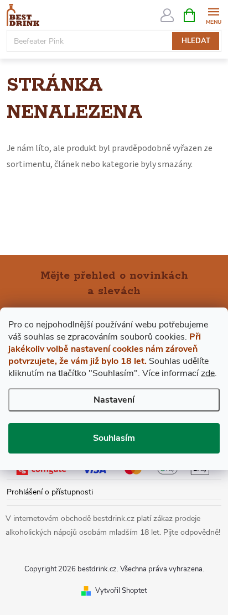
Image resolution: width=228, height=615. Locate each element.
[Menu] (213, 14)
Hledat (196, 41)
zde (208, 373)
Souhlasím (114, 438)
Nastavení (114, 400)
